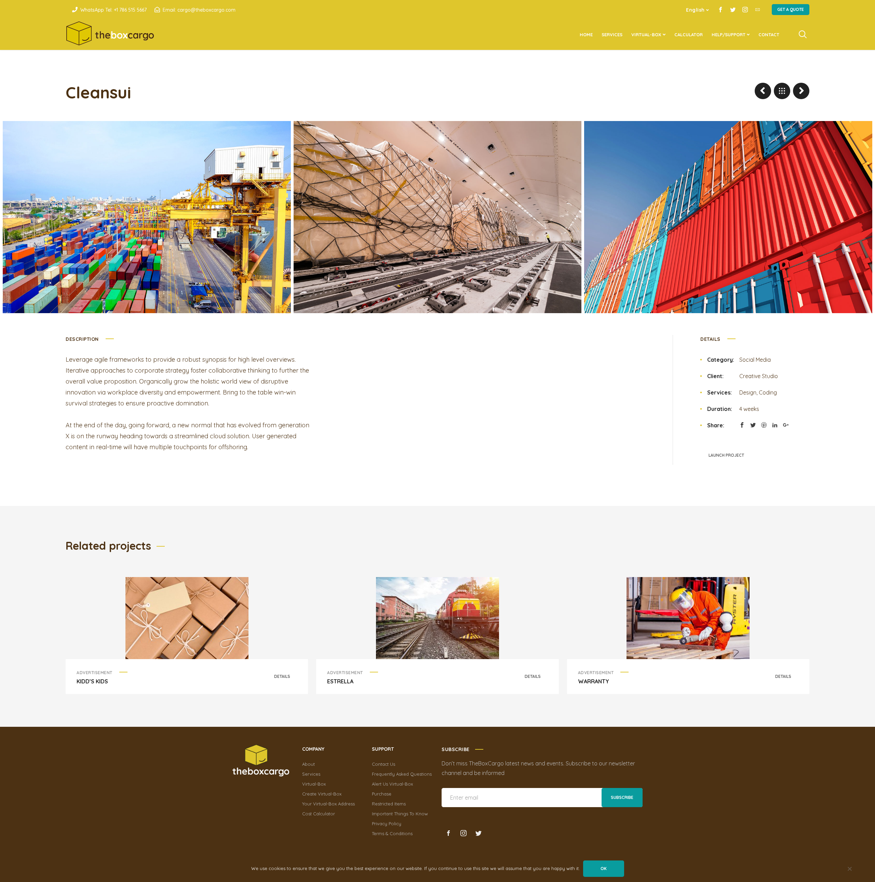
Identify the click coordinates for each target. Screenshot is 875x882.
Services (311, 774)
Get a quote (790, 9)
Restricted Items (389, 803)
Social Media (755, 359)
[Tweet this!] (753, 425)
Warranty (593, 681)
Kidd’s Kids (92, 681)
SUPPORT (383, 749)
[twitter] (733, 9)
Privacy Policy (386, 823)
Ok (604, 868)
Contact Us (383, 764)
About (308, 764)
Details (282, 676)
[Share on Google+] (786, 425)
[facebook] (720, 9)
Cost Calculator (318, 813)
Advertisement (94, 672)
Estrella (340, 681)
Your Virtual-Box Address (328, 803)
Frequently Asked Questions (402, 774)
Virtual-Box (314, 784)
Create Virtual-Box (321, 794)
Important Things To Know (400, 813)
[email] (757, 9)
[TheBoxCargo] (110, 34)
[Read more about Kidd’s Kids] (187, 618)
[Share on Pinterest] (764, 425)
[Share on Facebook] (742, 425)
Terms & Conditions (392, 833)
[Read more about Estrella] (437, 618)
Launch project (726, 455)
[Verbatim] (801, 91)
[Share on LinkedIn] (775, 425)
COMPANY (313, 749)
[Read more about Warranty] (688, 618)
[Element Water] (763, 91)
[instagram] (745, 9)
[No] (849, 869)
